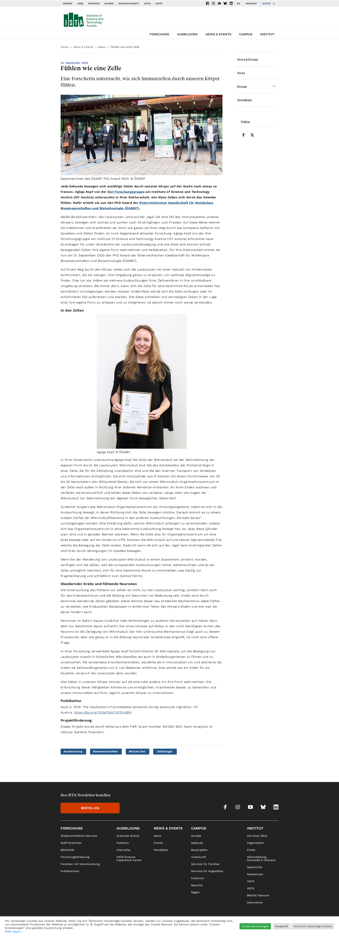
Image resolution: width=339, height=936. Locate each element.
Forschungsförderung (75, 857)
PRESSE (67, 3)
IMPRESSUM (240, 927)
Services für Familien (205, 864)
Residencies (255, 874)
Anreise (196, 835)
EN (238, 3)
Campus (245, 34)
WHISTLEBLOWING (206, 927)
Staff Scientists (71, 842)
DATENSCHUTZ (260, 927)
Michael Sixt (137, 751)
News (101, 46)
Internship (123, 849)
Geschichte (254, 867)
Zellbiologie (164, 751)
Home (64, 46)
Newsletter (244, 100)
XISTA (158, 3)
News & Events (218, 34)
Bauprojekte (199, 849)
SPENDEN (94, 3)
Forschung (159, 34)
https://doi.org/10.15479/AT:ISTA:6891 (103, 712)
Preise (251, 849)
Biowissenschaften (105, 751)
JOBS (80, 3)
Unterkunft (198, 857)
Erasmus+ (197, 878)
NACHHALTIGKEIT (128, 3)
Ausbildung (187, 34)
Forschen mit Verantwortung (80, 864)
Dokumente (254, 902)
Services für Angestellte (207, 871)
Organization (255, 842)
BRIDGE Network (258, 895)
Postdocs (123, 842)
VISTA (147, 3)
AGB (275, 927)
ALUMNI (109, 3)
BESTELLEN (90, 808)
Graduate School (128, 835)
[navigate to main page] (83, 18)
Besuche (196, 885)
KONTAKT (251, 3)
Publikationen (70, 871)
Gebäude (197, 842)
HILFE (225, 927)
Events (242, 86)
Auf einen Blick (257, 835)
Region (195, 892)
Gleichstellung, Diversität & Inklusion (261, 858)
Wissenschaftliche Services (79, 835)
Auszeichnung (73, 751)
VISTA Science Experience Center (129, 858)
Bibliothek (67, 849)
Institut (267, 34)
